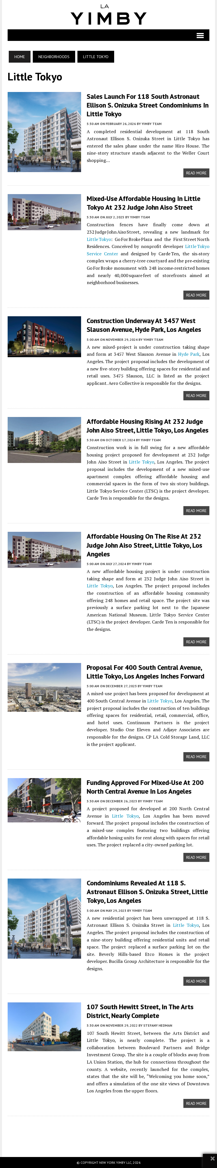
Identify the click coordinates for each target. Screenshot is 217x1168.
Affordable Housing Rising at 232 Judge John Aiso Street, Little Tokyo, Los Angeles (148, 425)
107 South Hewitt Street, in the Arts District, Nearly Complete (140, 1011)
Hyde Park (188, 354)
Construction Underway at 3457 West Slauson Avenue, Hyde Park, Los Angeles (144, 325)
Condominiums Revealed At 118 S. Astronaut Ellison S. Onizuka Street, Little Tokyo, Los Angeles (147, 892)
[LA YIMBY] (108, 14)
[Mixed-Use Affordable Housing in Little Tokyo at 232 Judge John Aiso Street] (44, 226)
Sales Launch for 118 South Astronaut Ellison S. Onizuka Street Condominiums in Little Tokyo (148, 105)
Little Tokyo (99, 239)
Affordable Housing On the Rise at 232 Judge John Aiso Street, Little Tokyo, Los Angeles (144, 545)
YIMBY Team (152, 124)
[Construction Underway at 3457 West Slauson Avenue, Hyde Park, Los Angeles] (44, 353)
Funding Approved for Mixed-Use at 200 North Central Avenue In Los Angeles (145, 787)
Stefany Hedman (157, 1025)
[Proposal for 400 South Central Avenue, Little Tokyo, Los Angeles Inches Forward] (44, 708)
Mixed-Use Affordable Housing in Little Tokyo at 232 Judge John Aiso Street (143, 203)
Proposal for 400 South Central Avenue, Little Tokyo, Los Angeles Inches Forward (145, 671)
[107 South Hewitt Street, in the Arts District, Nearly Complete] (44, 1047)
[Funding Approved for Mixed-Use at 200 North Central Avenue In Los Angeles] (44, 818)
